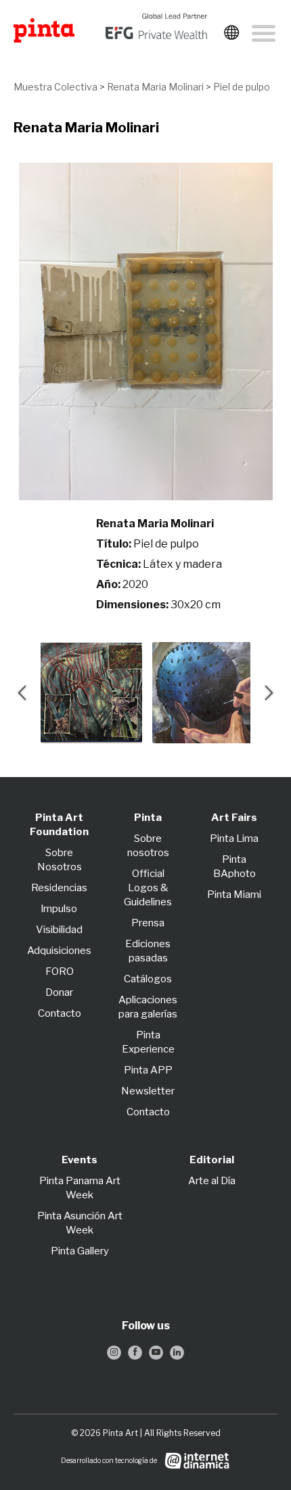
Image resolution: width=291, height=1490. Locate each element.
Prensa (147, 923)
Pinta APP (148, 1070)
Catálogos (148, 979)
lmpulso (59, 909)
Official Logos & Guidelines (148, 888)
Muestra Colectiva (55, 86)
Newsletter (148, 1091)
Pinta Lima (234, 838)
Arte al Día (212, 1181)
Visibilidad (59, 930)
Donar (59, 992)
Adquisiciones (59, 950)
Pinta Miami (234, 894)
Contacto (59, 1013)
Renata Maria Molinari (155, 86)
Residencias (59, 888)
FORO (59, 971)
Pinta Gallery (80, 1251)
